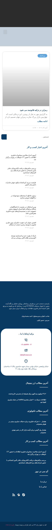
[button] (5, 32)
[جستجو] (4, 137)
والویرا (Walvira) (10, 525)
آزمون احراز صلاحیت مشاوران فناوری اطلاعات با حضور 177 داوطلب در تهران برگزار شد (21, 157)
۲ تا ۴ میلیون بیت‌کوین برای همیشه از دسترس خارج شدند (27, 394)
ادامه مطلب (42, 121)
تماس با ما (43, 487)
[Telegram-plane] (33, 495)
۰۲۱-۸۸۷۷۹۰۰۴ (26, 344)
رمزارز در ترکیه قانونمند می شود (33, 110)
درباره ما (43, 482)
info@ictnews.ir (26, 355)
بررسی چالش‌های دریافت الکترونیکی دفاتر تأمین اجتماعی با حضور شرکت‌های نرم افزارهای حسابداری (22, 170)
